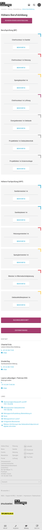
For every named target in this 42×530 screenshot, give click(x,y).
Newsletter (4, 455)
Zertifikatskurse (21, 330)
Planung (15, 446)
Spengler (15, 455)
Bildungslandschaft (21, 320)
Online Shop (5, 446)
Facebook (30, 450)
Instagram (30, 453)
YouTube (30, 457)
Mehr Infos (21, 47)
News (3, 449)
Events (3, 452)
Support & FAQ (10, 496)
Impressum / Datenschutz (32, 496)
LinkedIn (29, 446)
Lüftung (15, 458)
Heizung (15, 452)
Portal (3, 458)
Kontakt (19, 496)
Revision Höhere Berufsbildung (16, 20)
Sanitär (14, 449)
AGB (2, 496)
